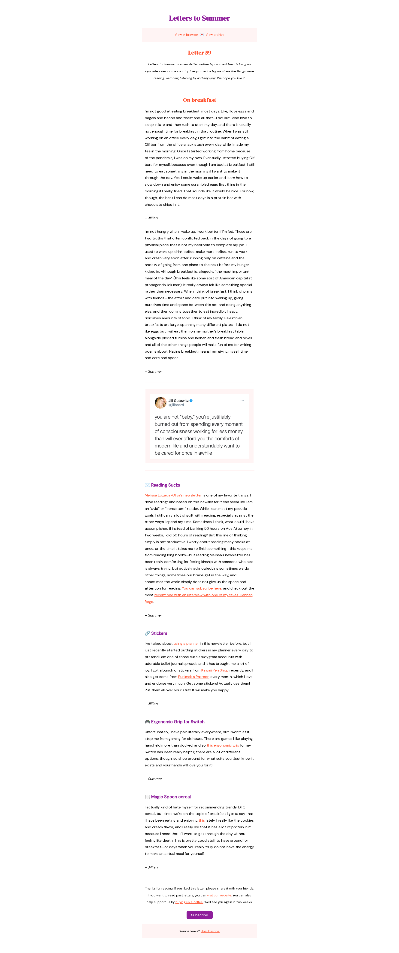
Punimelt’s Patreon (193, 676)
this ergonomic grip (223, 745)
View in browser (186, 35)
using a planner (186, 643)
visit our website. (219, 895)
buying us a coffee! (189, 902)
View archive (215, 35)
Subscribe (199, 915)
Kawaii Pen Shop (215, 670)
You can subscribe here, (202, 588)
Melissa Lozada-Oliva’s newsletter (173, 495)
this (202, 820)
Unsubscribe (210, 931)
